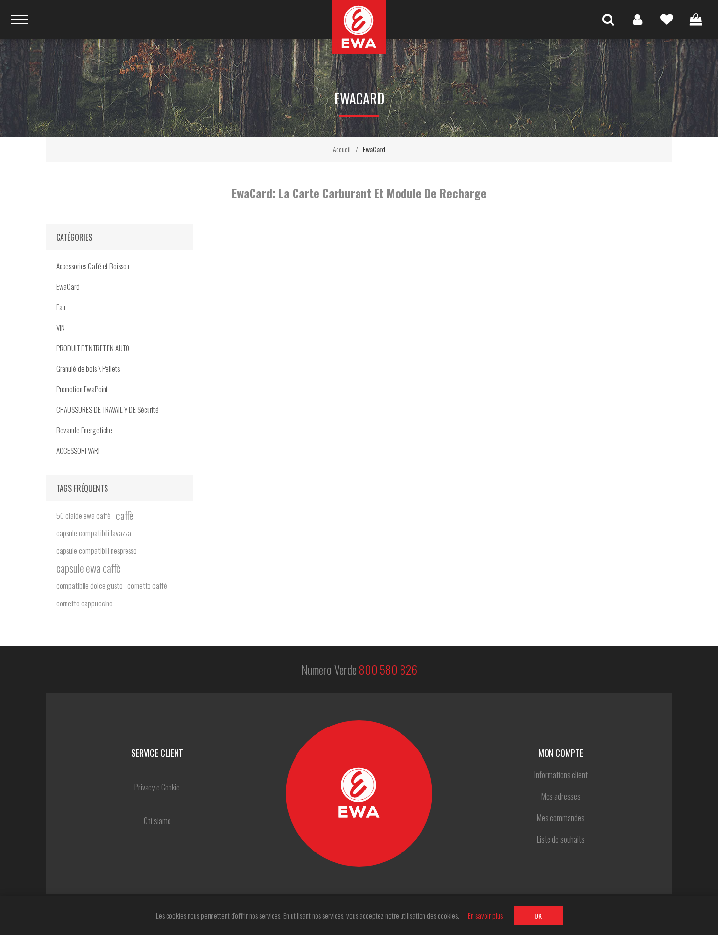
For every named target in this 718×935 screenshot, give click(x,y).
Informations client (561, 775)
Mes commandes (561, 818)
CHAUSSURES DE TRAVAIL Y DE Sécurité (107, 409)
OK (538, 916)
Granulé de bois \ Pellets (88, 368)
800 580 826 (388, 669)
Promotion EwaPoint (82, 388)
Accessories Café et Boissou (92, 265)
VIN (60, 327)
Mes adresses (561, 796)
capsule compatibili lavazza (93, 532)
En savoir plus (485, 915)
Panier (696, 19)
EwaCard (68, 286)
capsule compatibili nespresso (96, 550)
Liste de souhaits (667, 19)
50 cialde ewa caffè (83, 515)
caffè (125, 515)
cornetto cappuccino (84, 603)
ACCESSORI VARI (78, 450)
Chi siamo (157, 821)
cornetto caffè (147, 585)
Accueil (342, 149)
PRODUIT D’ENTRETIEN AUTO (92, 347)
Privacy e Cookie (157, 787)
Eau (60, 306)
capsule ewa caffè (88, 568)
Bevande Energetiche (84, 429)
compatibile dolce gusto (89, 585)
